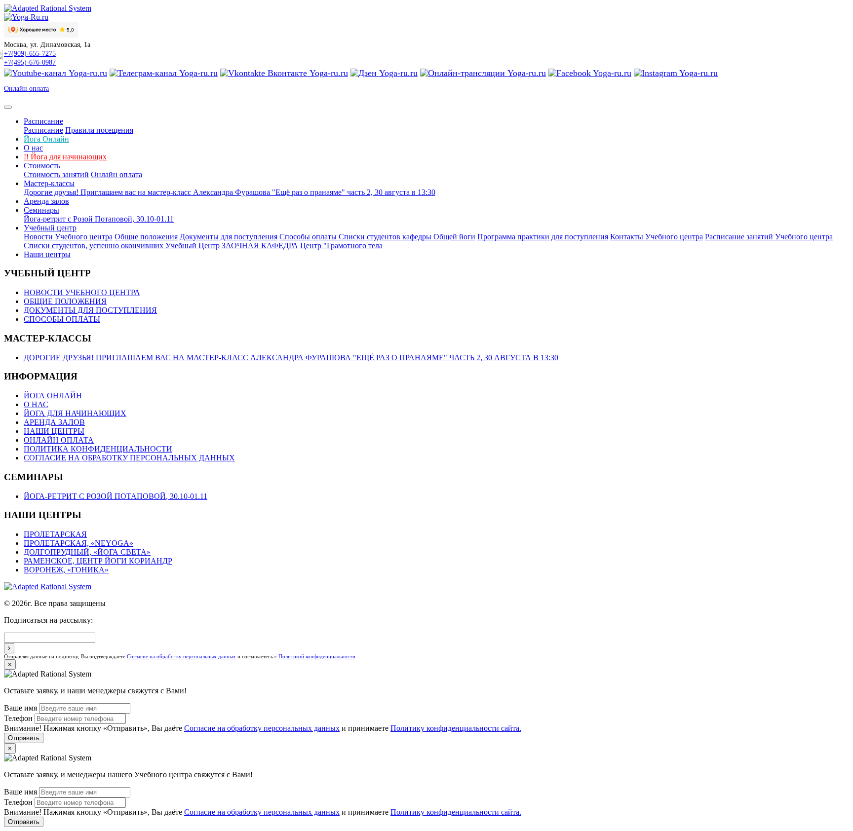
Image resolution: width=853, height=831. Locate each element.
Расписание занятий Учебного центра (769, 236)
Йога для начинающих (65, 156)
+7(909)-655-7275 (30, 53)
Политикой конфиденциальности (316, 656)
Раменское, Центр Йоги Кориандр (98, 561)
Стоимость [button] (42, 165)
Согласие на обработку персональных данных (129, 457)
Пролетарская (55, 534)
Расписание (43, 130)
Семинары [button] (41, 210)
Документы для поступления (228, 236)
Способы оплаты (309, 236)
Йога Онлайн (46, 139)
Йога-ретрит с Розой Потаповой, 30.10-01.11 (99, 219)
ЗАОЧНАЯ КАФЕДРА (260, 245)
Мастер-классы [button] (49, 183)
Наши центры (47, 254)
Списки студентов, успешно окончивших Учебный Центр (122, 245)
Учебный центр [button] (50, 228)
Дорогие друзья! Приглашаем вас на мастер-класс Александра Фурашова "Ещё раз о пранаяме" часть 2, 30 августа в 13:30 (229, 192)
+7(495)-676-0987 (30, 62)
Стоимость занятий (56, 174)
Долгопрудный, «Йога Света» (87, 552)
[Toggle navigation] (8, 107)
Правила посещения (99, 130)
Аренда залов (46, 201)
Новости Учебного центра (68, 236)
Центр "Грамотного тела (341, 245)
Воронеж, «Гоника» (66, 570)
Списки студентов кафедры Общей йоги (407, 236)
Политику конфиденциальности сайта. (455, 728)
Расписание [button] (43, 121)
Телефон (18, 718)
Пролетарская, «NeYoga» (78, 543)
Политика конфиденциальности (98, 449)
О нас (33, 148)
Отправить (23, 738)
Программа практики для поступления (542, 236)
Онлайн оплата (26, 88)
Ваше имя (20, 708)
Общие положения (146, 236)
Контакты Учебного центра (656, 236)
